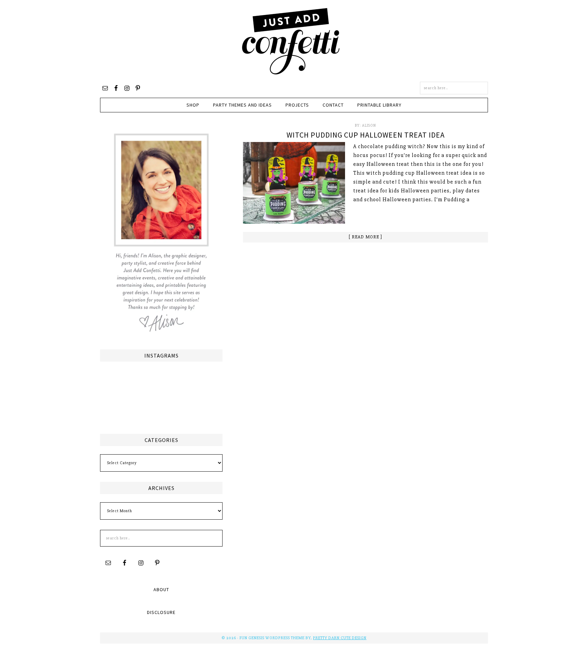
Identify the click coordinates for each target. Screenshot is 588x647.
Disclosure (161, 612)
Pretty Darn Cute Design (339, 638)
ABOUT (161, 589)
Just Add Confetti (291, 41)
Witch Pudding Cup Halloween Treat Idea (366, 135)
